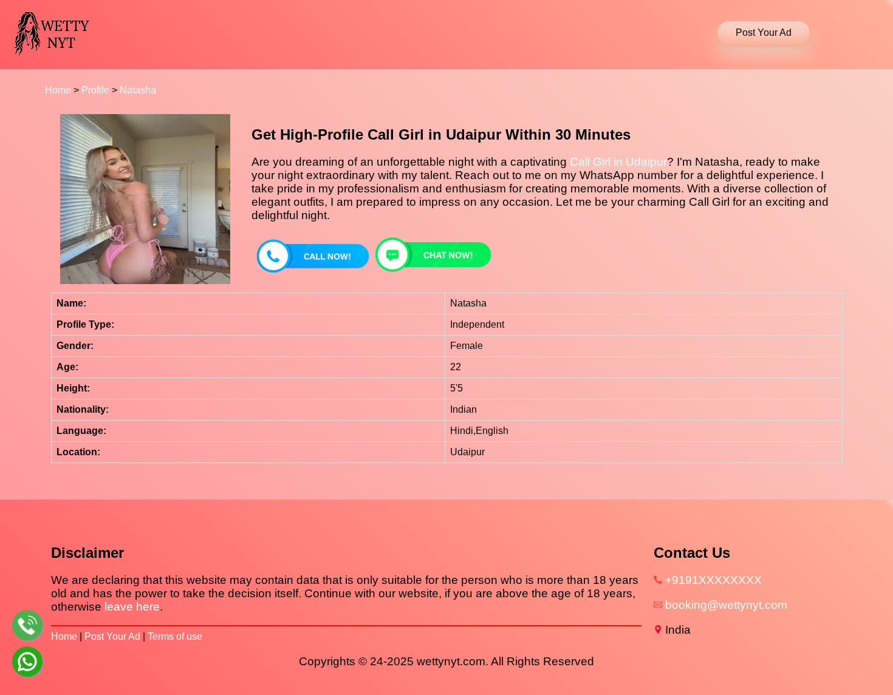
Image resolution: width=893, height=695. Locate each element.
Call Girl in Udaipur (618, 161)
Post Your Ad (112, 636)
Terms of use (175, 636)
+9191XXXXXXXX (713, 580)
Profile (95, 90)
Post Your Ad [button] (764, 32)
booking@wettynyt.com (726, 604)
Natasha (138, 90)
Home (58, 90)
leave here (132, 606)
